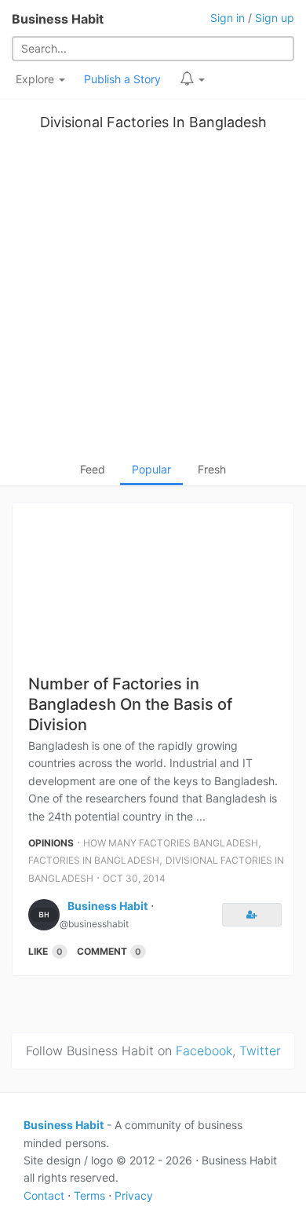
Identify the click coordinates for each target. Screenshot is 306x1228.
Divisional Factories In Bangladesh (153, 122)
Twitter (260, 1050)
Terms (89, 1195)
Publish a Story (122, 79)
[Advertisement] (153, 300)
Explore (36, 79)
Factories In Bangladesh (93, 860)
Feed (92, 469)
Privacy (134, 1195)
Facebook (204, 1050)
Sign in (227, 17)
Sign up (274, 17)
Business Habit (58, 19)
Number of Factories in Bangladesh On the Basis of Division (130, 704)
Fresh (212, 469)
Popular (151, 469)
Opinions (51, 843)
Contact (44, 1195)
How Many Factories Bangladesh (170, 843)
